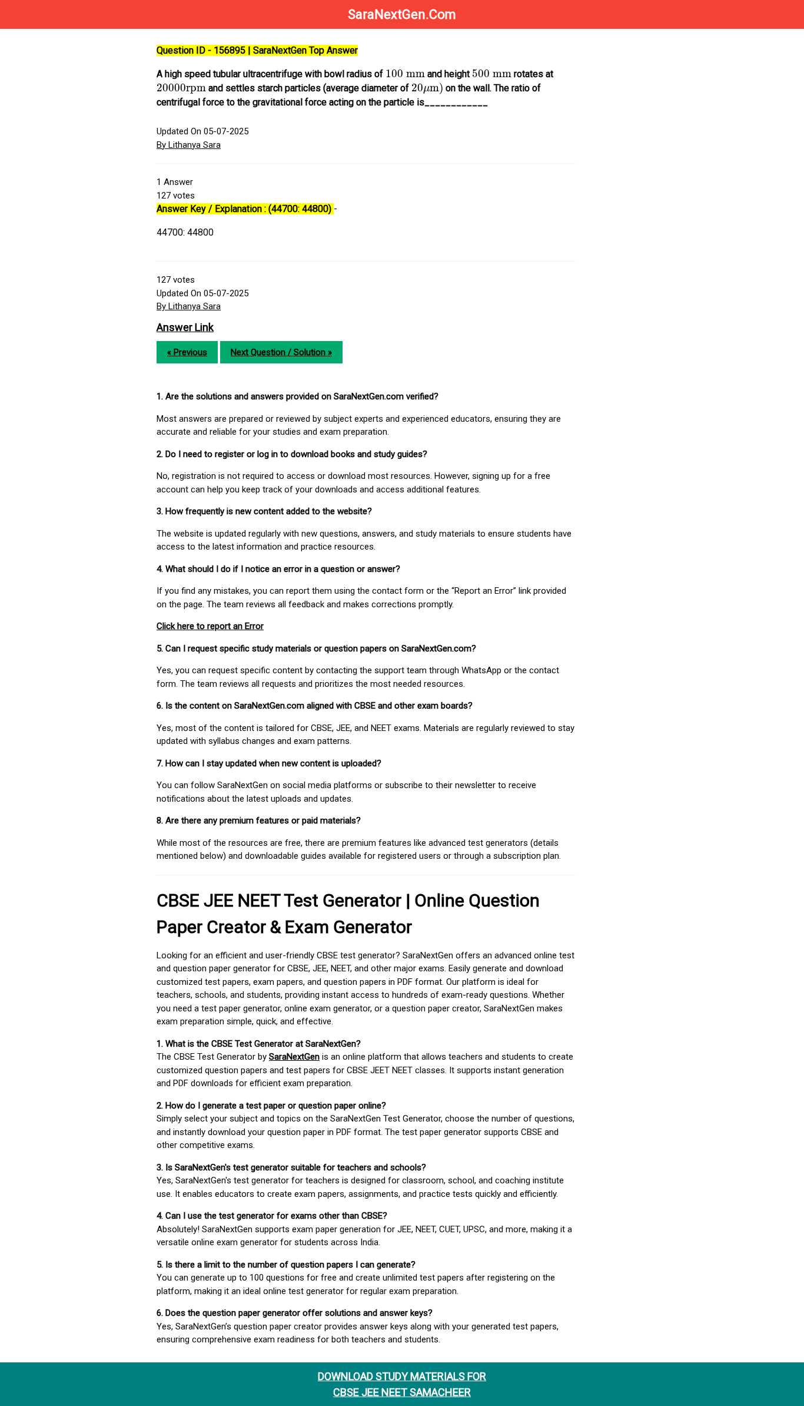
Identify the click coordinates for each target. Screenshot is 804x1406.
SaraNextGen (294, 1056)
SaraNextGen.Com (402, 14)
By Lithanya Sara (189, 145)
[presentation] (405, 73)
